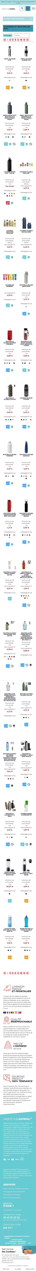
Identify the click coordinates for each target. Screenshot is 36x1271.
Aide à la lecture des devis (12, 1197)
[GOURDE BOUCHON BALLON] (10, 223)
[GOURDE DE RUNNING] (10, 279)
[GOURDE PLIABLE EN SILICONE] (26, 223)
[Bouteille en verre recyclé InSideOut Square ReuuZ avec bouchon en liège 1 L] (26, 629)
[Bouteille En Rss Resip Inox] (26, 279)
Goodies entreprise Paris (18, 1245)
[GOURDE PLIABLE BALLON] (26, 167)
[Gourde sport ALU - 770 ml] (10, 167)
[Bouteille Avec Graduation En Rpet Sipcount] (10, 508)
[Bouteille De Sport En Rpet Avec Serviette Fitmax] (26, 335)
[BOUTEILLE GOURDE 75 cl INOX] (10, 808)
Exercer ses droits (10, 1243)
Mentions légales (17, 1239)
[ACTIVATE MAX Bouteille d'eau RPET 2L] (10, 922)
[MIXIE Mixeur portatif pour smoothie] (10, 866)
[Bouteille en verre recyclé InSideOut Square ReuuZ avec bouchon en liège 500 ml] (10, 689)
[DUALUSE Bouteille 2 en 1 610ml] (26, 866)
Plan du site (21, 1243)
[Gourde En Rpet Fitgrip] (26, 392)
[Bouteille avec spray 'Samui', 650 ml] (10, 568)
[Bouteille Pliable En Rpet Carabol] (10, 335)
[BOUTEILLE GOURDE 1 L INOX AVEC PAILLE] (26, 749)
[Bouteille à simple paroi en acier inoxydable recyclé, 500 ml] (26, 568)
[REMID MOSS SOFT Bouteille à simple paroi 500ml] (10, 109)
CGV (29, 1243)
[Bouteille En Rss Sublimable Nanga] (26, 508)
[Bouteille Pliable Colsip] (10, 392)
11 (24, 39)
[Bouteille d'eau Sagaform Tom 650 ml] (10, 629)
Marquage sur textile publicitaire (14, 1191)
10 (21, 39)
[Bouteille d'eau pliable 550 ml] (26, 689)
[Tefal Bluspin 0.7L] (10, 53)
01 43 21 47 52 (11, 1217)
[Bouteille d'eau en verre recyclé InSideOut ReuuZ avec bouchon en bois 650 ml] (10, 749)
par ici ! (7, 1228)
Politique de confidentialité (17, 1241)
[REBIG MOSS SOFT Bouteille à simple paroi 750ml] (26, 109)
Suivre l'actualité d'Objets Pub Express (16, 1188)
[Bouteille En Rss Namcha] (26, 449)
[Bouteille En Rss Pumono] (10, 449)
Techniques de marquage (11, 1194)
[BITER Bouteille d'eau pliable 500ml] (26, 922)
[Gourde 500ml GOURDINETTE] (26, 808)
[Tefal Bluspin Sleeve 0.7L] (26, 53)
